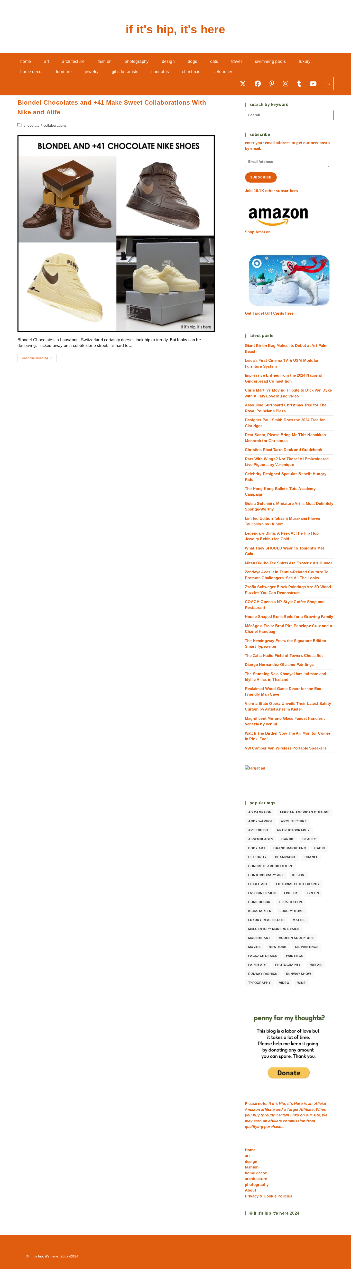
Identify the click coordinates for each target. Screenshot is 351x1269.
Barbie (287, 839)
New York (278, 947)
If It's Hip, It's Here (175, 29)
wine (301, 983)
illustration (290, 902)
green (313, 893)
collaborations (55, 125)
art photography (293, 830)
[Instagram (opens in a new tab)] (287, 83)
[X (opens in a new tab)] (245, 83)
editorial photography (297, 884)
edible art (258, 884)
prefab (315, 965)
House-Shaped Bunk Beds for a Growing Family (289, 616)
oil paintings (306, 947)
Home (250, 1150)
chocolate (32, 125)
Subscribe (261, 177)
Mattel (299, 920)
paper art (257, 965)
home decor (259, 902)
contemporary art (266, 875)
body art (256, 848)
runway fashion (263, 974)
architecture (294, 821)
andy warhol (260, 821)
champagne (285, 857)
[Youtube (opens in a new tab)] (315, 83)
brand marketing (289, 848)
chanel (311, 857)
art (247, 1155)
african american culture (304, 812)
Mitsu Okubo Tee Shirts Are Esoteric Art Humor (288, 563)
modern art (259, 938)
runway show (298, 974)
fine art (291, 893)
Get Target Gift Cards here (269, 313)
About (250, 1190)
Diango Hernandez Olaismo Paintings (279, 664)
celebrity (257, 857)
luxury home (291, 911)
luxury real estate (266, 920)
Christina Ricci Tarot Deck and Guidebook (283, 449)
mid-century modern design (274, 929)
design (298, 875)
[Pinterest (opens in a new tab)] (274, 83)
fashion (251, 1167)
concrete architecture (270, 866)
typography (259, 983)
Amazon (253, 1109)
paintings (294, 956)
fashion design (262, 893)
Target (292, 1109)
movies (254, 947)
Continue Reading (39, 359)
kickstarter (259, 911)
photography (287, 965)
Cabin (319, 848)
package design (263, 956)
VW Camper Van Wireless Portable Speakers (285, 748)
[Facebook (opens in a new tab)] (259, 83)
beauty (309, 839)
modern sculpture (296, 938)
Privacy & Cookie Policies (268, 1196)
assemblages (260, 839)
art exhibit (258, 830)
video (284, 983)
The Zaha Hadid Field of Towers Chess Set (284, 655)
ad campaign (259, 812)
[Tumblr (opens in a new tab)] (300, 83)
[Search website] (328, 84)
